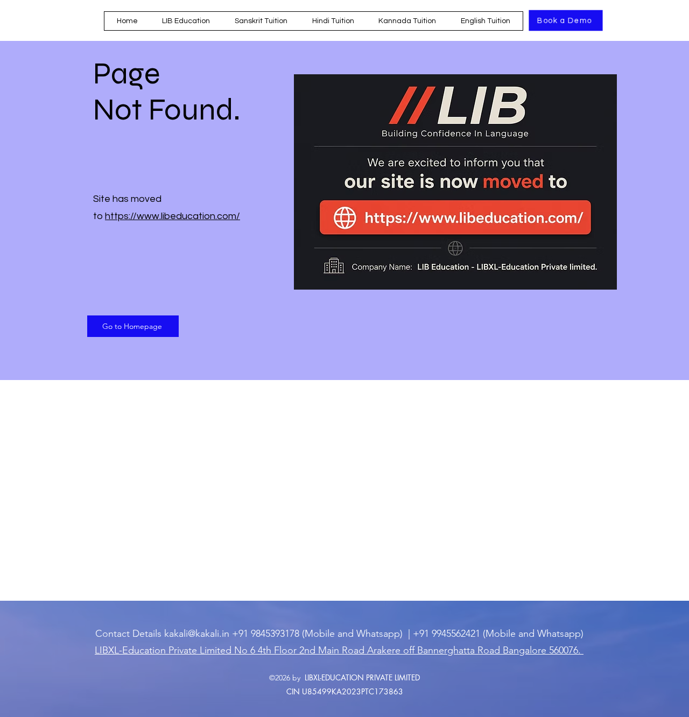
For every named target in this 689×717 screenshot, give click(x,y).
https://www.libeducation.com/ (172, 216)
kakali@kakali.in (196, 633)
